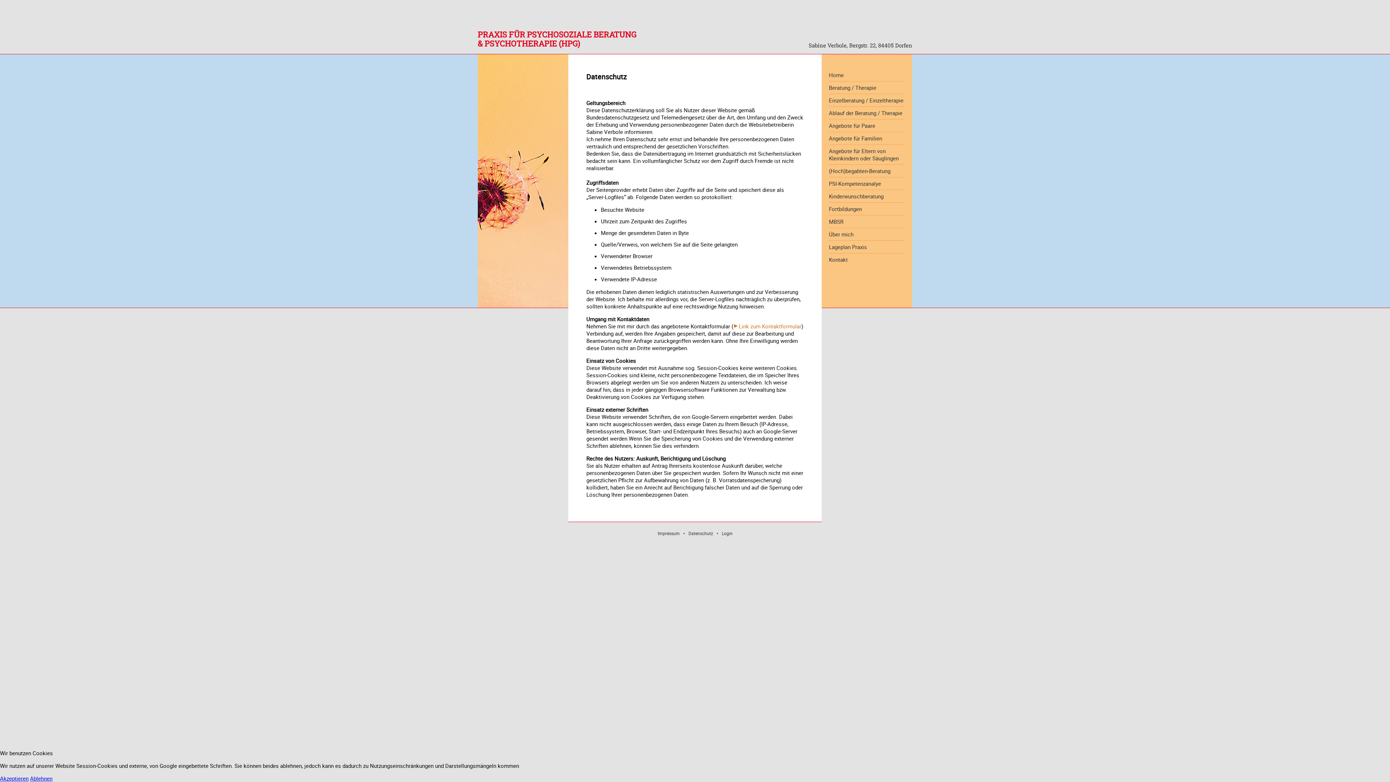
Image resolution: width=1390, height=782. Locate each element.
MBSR (836, 221)
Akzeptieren (14, 778)
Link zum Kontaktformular (770, 326)
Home (836, 75)
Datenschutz (700, 533)
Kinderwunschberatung (856, 196)
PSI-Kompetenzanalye (855, 183)
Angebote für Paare (852, 125)
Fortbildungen (845, 209)
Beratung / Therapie (852, 87)
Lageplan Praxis (848, 247)
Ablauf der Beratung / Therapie (865, 113)
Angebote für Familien (855, 138)
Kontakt (838, 259)
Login (727, 533)
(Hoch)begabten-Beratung (859, 171)
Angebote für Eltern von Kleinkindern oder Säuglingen (864, 154)
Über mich (841, 234)
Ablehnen (41, 778)
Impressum (669, 533)
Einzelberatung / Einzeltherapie (866, 100)
